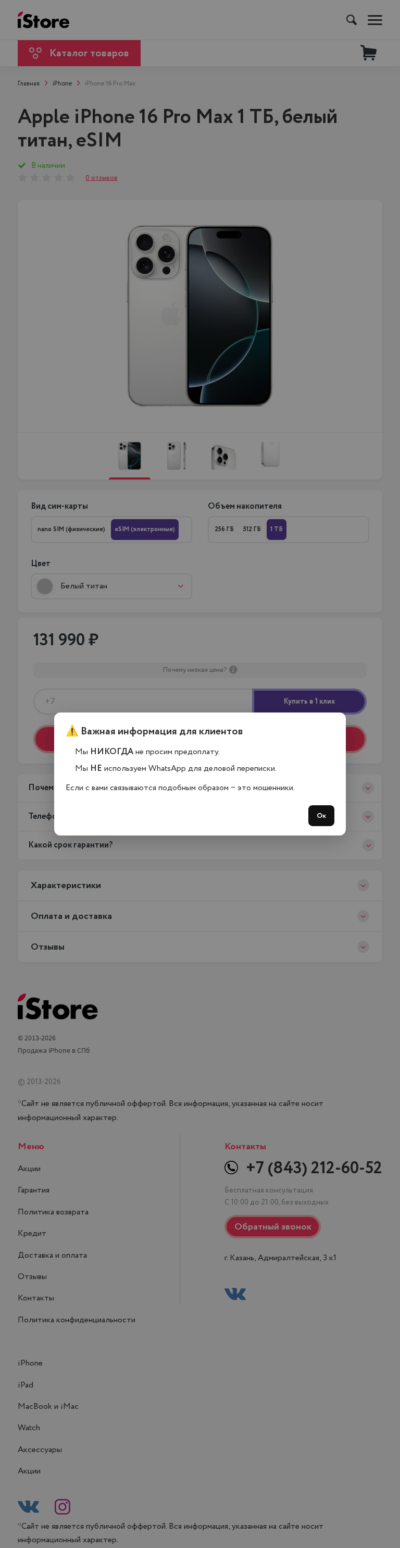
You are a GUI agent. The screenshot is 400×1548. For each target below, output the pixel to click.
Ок (321, 815)
